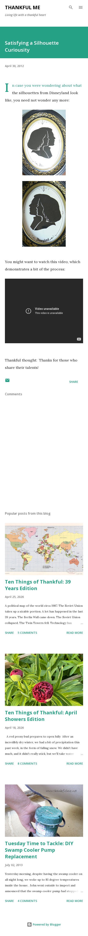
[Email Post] (7, 382)
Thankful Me (22, 7)
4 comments (27, 901)
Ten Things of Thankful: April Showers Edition (41, 715)
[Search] (70, 7)
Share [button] (73, 382)
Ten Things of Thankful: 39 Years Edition (38, 585)
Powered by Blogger (46, 924)
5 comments (27, 633)
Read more (75, 633)
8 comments (27, 763)
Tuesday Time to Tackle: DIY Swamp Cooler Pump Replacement (39, 850)
